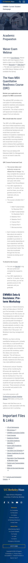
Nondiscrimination (18, 555)
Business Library (14, 517)
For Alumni (14, 538)
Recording (12, 64)
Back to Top (13, 558)
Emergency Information (14, 541)
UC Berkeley (8, 553)
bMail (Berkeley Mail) (14, 529)
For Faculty (14, 534)
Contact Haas (14, 522)
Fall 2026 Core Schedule (15, 450)
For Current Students (14, 531)
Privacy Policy (17, 553)
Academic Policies (13, 438)
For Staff (14, 536)
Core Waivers (15, 58)
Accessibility (8, 555)
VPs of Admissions (13, 427)
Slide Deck (21, 64)
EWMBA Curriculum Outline (15, 432)
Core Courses (11, 435)
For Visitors (14, 515)
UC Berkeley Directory (14, 520)
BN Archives (11, 430)
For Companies (14, 510)
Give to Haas (14, 546)
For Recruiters (14, 512)
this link (17, 266)
